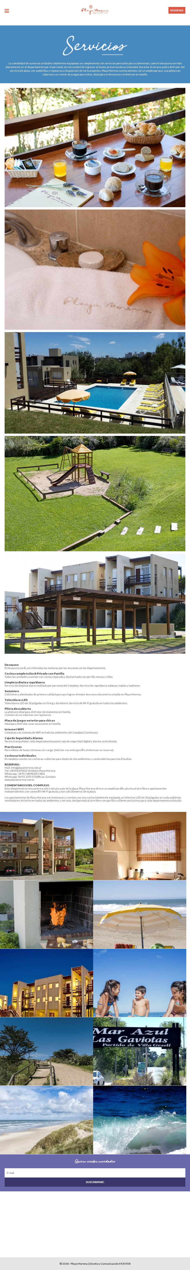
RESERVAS (177, 10)
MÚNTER (125, 1263)
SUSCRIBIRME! (95, 1182)
